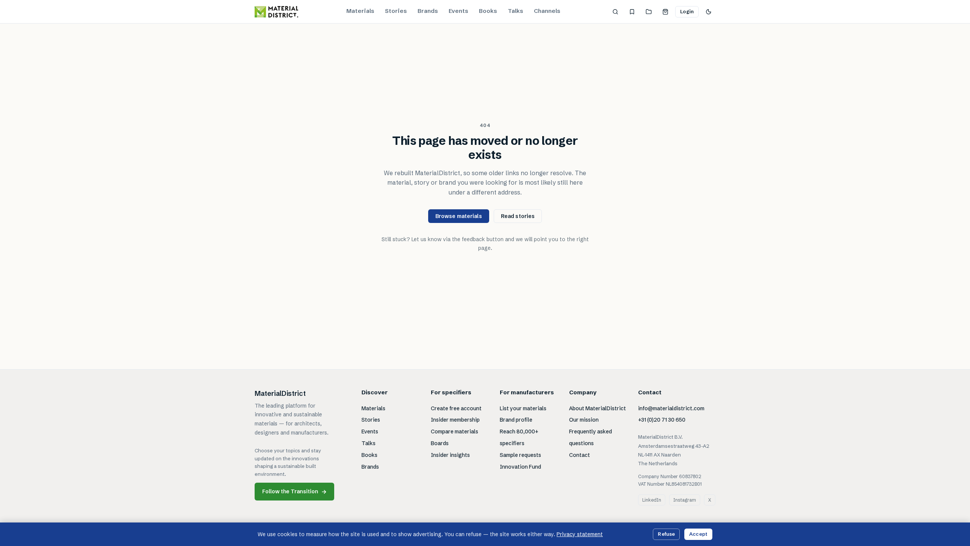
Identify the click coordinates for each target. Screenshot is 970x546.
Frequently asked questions (590, 437)
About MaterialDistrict (597, 408)
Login (687, 11)
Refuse (666, 534)
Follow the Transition (294, 491)
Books (488, 10)
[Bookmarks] (632, 12)
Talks (515, 10)
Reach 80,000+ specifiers (519, 437)
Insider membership (455, 419)
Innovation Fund (520, 466)
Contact (579, 455)
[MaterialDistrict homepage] (276, 11)
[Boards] (649, 12)
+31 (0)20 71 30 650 (661, 419)
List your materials (523, 408)
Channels (547, 10)
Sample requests (520, 455)
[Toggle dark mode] (708, 12)
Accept (698, 534)
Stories (396, 10)
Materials (360, 10)
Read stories (518, 216)
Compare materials (454, 431)
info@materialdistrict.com (671, 408)
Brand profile (516, 419)
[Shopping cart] (665, 12)
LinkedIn (651, 500)
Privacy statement (580, 534)
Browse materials (458, 216)
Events (458, 10)
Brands (428, 10)
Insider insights (450, 455)
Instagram (684, 500)
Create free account (456, 408)
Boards (440, 443)
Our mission (584, 419)
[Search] (615, 12)
